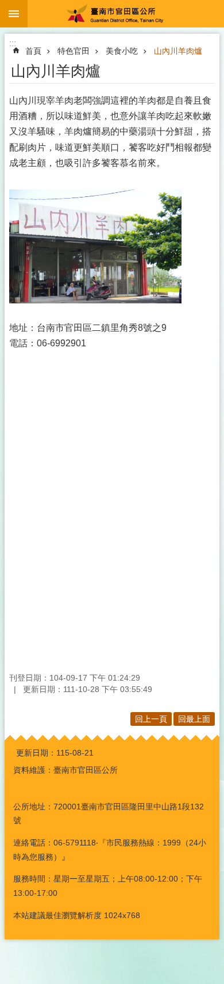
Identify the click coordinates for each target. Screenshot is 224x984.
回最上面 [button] (194, 719)
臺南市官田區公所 (126, 13)
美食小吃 (122, 51)
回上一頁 (151, 719)
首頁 (33, 51)
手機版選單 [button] (14, 13)
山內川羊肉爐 (178, 51)
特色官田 (73, 51)
